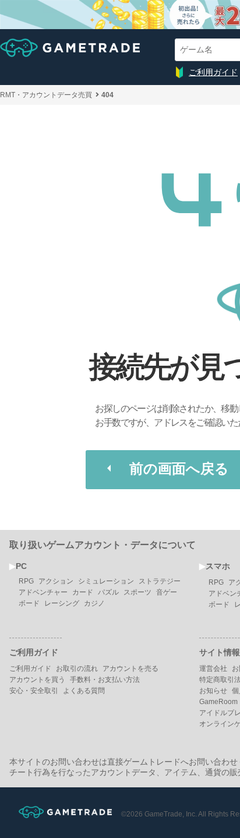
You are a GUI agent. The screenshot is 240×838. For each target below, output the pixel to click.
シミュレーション (106, 581)
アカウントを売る (130, 668)
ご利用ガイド (213, 72)
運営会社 (213, 668)
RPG (26, 581)
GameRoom (218, 702)
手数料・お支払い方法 (105, 680)
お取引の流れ (77, 668)
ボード (29, 603)
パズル (108, 592)
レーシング (61, 603)
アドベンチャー (43, 592)
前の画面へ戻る (179, 468)
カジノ (94, 603)
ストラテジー (160, 581)
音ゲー (166, 592)
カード (82, 592)
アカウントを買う (37, 680)
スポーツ (137, 592)
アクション (55, 581)
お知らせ (213, 691)
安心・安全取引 (33, 691)
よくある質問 (84, 691)
